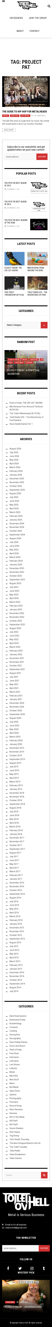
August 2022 (15, 628)
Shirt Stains (15, 1132)
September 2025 (17, 490)
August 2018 (15, 808)
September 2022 (17, 624)
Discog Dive (15, 1034)
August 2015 (15, 942)
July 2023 (14, 587)
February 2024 (16, 561)
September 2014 (17, 984)
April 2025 (14, 508)
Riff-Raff (14, 1124)
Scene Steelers (16, 1128)
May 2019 (14, 774)
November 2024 (17, 527)
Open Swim (19, 363)
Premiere (14, 1102)
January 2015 (16, 969)
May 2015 (14, 954)
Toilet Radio (15, 1151)
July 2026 (14, 452)
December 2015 (17, 927)
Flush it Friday (14, 359)
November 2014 (17, 976)
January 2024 (16, 564)
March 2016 (15, 916)
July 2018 (14, 811)
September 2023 (17, 579)
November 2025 (17, 482)
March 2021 (15, 692)
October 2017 (16, 845)
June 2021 (14, 680)
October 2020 (16, 710)
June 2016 (14, 905)
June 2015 (14, 950)
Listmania (14, 1061)
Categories (16, 18)
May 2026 (14, 460)
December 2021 (17, 658)
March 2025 (15, 512)
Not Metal (25, 116)
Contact (35, 31)
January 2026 (16, 475)
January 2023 (16, 609)
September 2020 (17, 714)
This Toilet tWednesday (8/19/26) (25, 413)
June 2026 (14, 456)
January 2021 (16, 699)
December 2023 (17, 568)
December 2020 (17, 703)
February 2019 (16, 785)
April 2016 (14, 912)
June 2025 (14, 501)
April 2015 (14, 957)
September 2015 (17, 939)
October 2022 (16, 621)
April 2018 (14, 823)
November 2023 (17, 572)
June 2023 (14, 591)
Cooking (13, 1031)
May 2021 (14, 684)
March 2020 (15, 737)
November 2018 (17, 797)
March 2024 (15, 557)
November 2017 (17, 841)
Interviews (14, 1057)
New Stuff (34, 359)
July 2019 (14, 766)
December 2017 (17, 838)
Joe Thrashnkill (40, 116)
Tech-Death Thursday (19, 1139)
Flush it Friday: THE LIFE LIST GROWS (26, 403)
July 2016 (14, 901)
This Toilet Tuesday (18, 1147)
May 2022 (14, 639)
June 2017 (14, 860)
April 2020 (14, 733)
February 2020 (16, 740)
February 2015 (16, 965)
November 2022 (17, 617)
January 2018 (16, 834)
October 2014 (16, 980)
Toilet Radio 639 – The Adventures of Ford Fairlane (37, 295)
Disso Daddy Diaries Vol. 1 (21, 424)
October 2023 (16, 576)
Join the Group (38, 18)
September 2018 (17, 804)
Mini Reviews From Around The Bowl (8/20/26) (35, 270)
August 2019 (15, 763)
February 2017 (16, 875)
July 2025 (14, 497)
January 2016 (16, 924)
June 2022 (14, 636)
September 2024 (17, 534)
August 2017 (15, 853)
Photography (15, 1098)
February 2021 (16, 696)
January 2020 (16, 744)
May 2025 (14, 505)
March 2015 (15, 961)
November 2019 (17, 752)
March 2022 (15, 647)
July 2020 (14, 722)
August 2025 (15, 493)
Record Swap (16, 1106)
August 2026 (15, 448)
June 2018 (14, 815)
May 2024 (14, 550)
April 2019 (14, 778)
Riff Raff (14, 1121)
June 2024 (14, 546)
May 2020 (14, 729)
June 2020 (14, 725)
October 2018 (16, 800)
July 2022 (14, 632)
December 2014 (17, 972)
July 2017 (14, 856)
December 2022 (17, 613)
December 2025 (17, 478)
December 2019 (17, 748)
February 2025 (16, 516)
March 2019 (15, 782)
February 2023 (16, 606)
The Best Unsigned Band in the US (25, 1143)
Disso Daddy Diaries (18, 1042)
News (12, 1083)
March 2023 (15, 602)
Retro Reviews (16, 1109)
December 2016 (17, 883)
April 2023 (14, 598)
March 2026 (15, 467)
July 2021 (14, 677)
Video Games (16, 1158)
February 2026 (16, 471)
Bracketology (16, 1023)
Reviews (29, 363)
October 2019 (16, 755)
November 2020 (17, 707)
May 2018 (14, 819)
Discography (15, 1038)
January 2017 (16, 879)
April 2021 (14, 688)
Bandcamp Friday (17, 1020)
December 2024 (17, 523)
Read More (8, 130)
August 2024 (15, 538)
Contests (14, 1027)
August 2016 (15, 898)
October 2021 (16, 665)
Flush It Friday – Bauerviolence (23, 1306)
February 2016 (16, 920)
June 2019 (14, 770)
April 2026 (14, 463)
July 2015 (14, 946)
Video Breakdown (18, 1154)
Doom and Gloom (17, 1046)
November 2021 (17, 662)
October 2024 (16, 531)
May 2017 (14, 864)
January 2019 (16, 789)
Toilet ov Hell (23, 1323)
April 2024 (14, 553)
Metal (5, 116)
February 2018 (16, 830)
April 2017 (14, 868)
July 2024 (14, 542)
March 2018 (15, 826)
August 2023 (15, 583)
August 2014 (15, 987)
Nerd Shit (14, 116)
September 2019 (17, 759)
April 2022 (14, 643)
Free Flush (14, 1053)
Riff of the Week (17, 1117)
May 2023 (14, 594)
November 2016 (17, 886)
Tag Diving (14, 1135)
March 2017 (15, 871)
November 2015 (17, 931)
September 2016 (17, 894)
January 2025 (16, 520)
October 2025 (16, 486)
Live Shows (15, 1064)
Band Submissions (18, 1016)
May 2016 (14, 909)
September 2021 (17, 669)
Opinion (13, 1094)
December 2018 (17, 793)
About (20, 31)
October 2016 (16, 890)
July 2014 (14, 991)
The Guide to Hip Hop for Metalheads (24, 111)
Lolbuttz (13, 1068)
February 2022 (16, 651)
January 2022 (16, 654)
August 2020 (15, 718)
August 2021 (15, 673)
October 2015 (16, 935)
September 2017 (17, 849)
